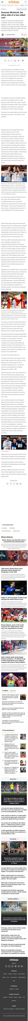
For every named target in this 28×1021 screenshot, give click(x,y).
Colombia (10, 973)
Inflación (15, 5)
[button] (2, 2)
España (15, 973)
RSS (14, 980)
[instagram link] (12, 966)
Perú (8, 977)
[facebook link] (6, 966)
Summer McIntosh (6, 531)
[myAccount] (25, 2)
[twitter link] (9, 966)
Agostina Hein (16, 531)
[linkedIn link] (22, 966)
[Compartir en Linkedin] (15, 60)
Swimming (4, 528)
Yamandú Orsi (9, 5)
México (4, 977)
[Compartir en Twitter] (11, 60)
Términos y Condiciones (8, 1008)
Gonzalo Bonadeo (11, 34)
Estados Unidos (21, 973)
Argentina (5, 997)
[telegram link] (19, 966)
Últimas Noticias (21, 977)
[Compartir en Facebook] (8, 60)
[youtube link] (15, 966)
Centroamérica (13, 977)
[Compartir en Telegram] (18, 60)
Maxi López (2, 5)
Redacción (11, 989)
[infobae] (14, 2)
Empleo (17, 989)
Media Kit (14, 1000)
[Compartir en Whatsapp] (5, 60)
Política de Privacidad (20, 1008)
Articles (3, 9)
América (5, 973)
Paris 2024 (12, 528)
